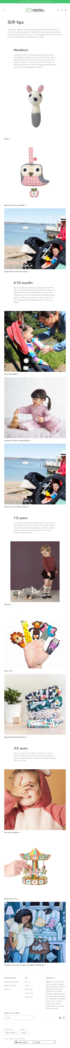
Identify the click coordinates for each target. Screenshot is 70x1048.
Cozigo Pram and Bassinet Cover (16, 272)
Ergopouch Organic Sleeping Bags (17, 441)
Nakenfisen (11, 1038)
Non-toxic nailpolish (11, 832)
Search (27, 981)
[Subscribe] (33, 1018)
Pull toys (7, 604)
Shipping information (10, 985)
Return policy (29, 997)
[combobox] (24, 1042)
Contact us (7, 989)
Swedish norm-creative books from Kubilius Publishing (24, 965)
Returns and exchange (11, 981)
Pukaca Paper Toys (11, 899)
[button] (3, 10)
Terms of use (29, 989)
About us (27, 985)
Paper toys (8, 671)
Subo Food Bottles (10, 374)
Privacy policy (29, 993)
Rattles (6, 139)
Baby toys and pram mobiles (14, 205)
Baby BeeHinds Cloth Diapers (15, 737)
